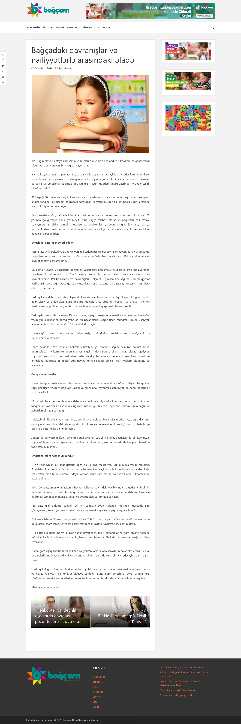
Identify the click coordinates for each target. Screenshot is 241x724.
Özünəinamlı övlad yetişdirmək (175, 695)
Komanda (72, 27)
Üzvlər (60, 27)
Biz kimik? (48, 27)
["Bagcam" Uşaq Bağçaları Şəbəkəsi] (48, 9)
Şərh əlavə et (65, 68)
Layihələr (86, 27)
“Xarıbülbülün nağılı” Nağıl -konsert (178, 690)
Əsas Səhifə (33, 27)
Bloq (97, 27)
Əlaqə (106, 27)
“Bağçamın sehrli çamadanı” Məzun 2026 (181, 667)
